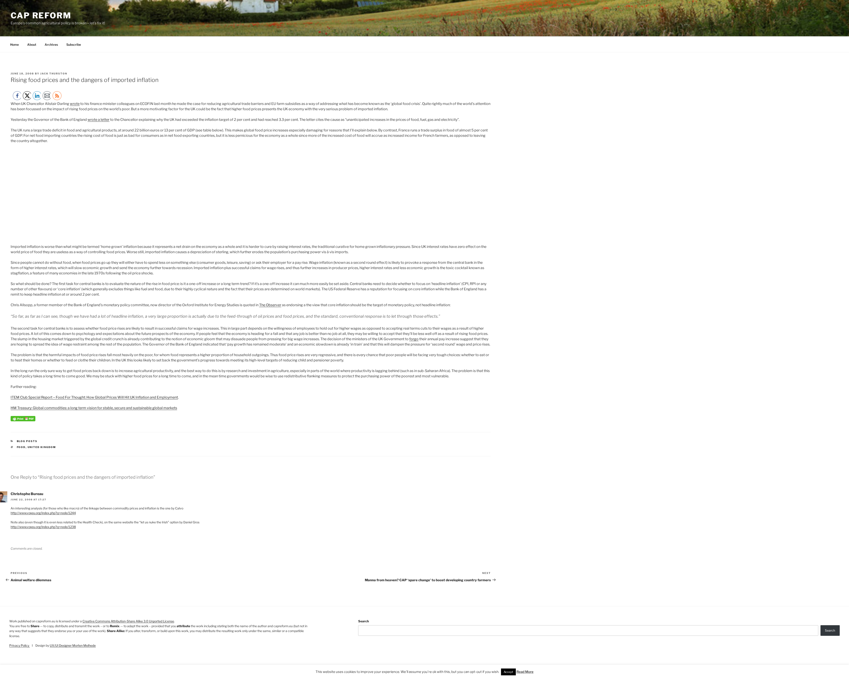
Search (363, 621)
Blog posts (27, 441)
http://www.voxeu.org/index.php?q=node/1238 (43, 527)
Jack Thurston (53, 73)
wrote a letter (98, 120)
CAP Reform (41, 15)
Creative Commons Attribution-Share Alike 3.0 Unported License (128, 621)
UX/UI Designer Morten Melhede (73, 645)
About (31, 44)
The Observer (270, 305)
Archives (51, 44)
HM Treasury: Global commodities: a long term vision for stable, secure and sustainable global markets (94, 408)
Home (14, 44)
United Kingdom (42, 447)
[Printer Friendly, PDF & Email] (23, 420)
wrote (75, 104)
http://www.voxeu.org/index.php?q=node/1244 (43, 513)
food (21, 447)
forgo (414, 339)
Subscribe (73, 44)
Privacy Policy (19, 645)
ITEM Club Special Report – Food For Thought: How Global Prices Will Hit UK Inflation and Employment (94, 397)
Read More (524, 672)
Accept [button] (508, 672)
